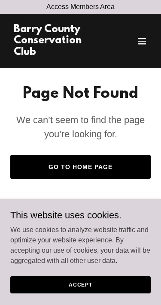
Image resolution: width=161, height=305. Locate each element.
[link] (59, 52)
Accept (80, 284)
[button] (142, 41)
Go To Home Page (80, 166)
